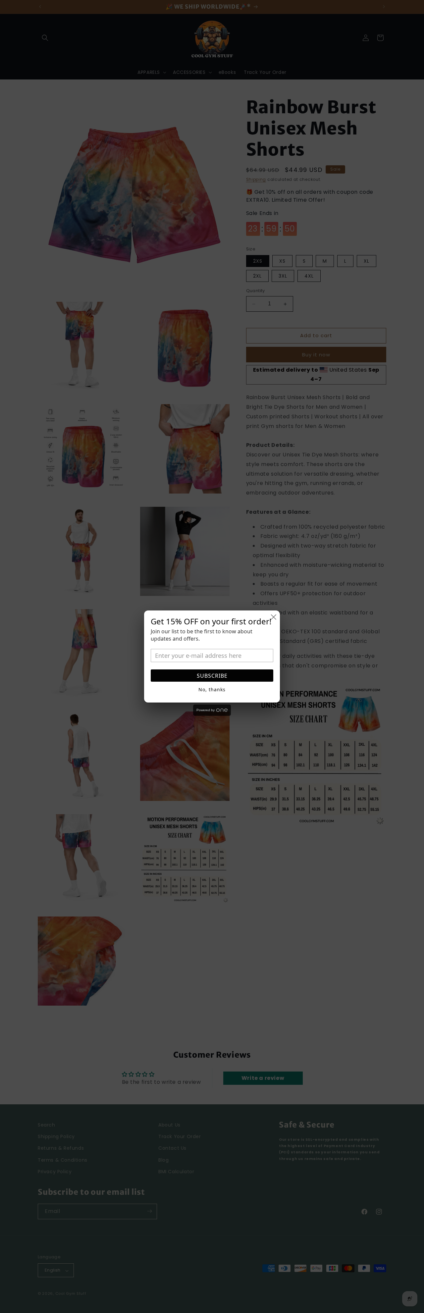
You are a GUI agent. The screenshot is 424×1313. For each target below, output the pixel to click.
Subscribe (212, 675)
